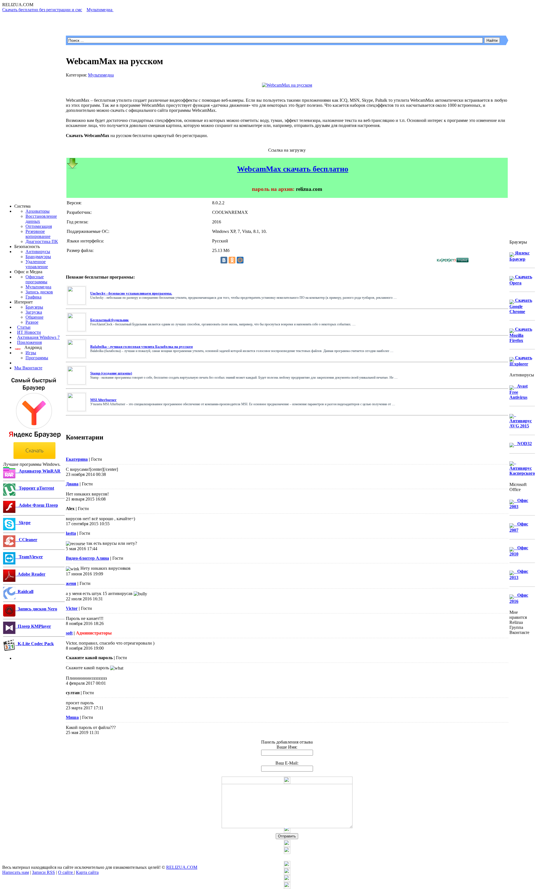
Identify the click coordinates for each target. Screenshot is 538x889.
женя (71, 583)
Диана (72, 483)
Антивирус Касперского (522, 468)
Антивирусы (37, 251)
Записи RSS (43, 872)
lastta (71, 533)
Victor (72, 608)
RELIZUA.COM (181, 867)
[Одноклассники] (232, 260)
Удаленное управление (36, 264)
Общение (34, 317)
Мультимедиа (38, 286)
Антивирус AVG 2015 (520, 420)
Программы (36, 357)
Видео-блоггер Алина (87, 558)
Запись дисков (39, 292)
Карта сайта (87, 872)
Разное (31, 322)
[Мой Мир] (240, 260)
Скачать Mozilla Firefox (520, 335)
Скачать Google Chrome (520, 306)
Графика (33, 297)
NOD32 (523, 443)
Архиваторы (37, 211)
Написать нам (15, 872)
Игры (30, 352)
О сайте (66, 872)
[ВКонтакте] (224, 260)
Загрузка (33, 312)
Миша (72, 717)
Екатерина (77, 459)
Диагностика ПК (41, 241)
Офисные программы (36, 279)
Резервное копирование (37, 234)
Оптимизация (38, 226)
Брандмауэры (38, 256)
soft (69, 633)
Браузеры (34, 307)
